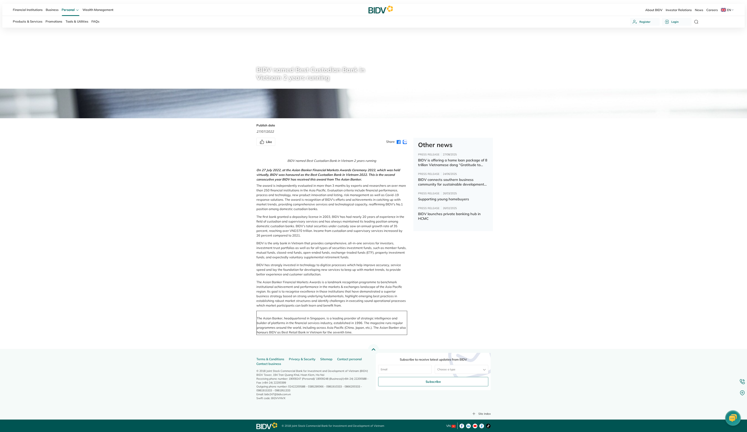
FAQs (95, 21)
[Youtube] (475, 426)
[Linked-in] (468, 426)
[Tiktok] (488, 426)
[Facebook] (461, 426)
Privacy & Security (302, 359)
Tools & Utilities (77, 21)
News (260, 59)
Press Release (279, 59)
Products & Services (27, 21)
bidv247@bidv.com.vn (277, 394)
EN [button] (729, 10)
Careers (712, 10)
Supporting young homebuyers (443, 199)
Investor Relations (679, 10)
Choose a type (446, 369)
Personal (68, 10)
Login (675, 22)
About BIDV (653, 10)
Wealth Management (97, 10)
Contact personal (349, 359)
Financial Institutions (28, 10)
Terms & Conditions (270, 359)
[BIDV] (267, 425)
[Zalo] (481, 426)
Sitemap (326, 359)
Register (645, 22)
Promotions (54, 21)
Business (52, 10)
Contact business (268, 364)
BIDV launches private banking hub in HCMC (449, 216)
